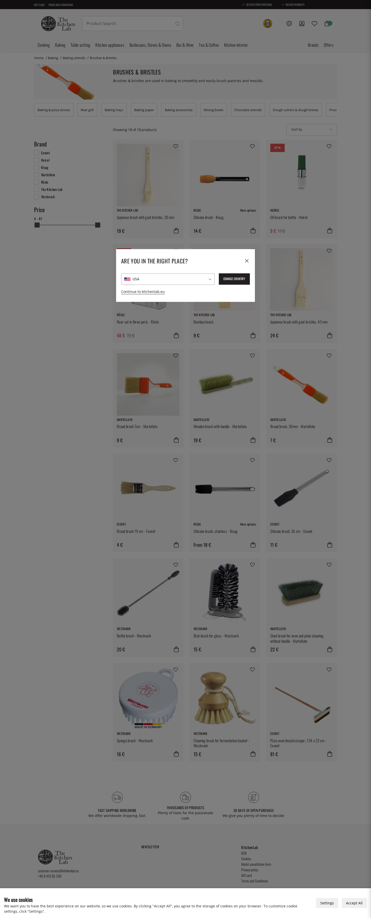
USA (135, 279)
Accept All (354, 903)
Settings (327, 903)
